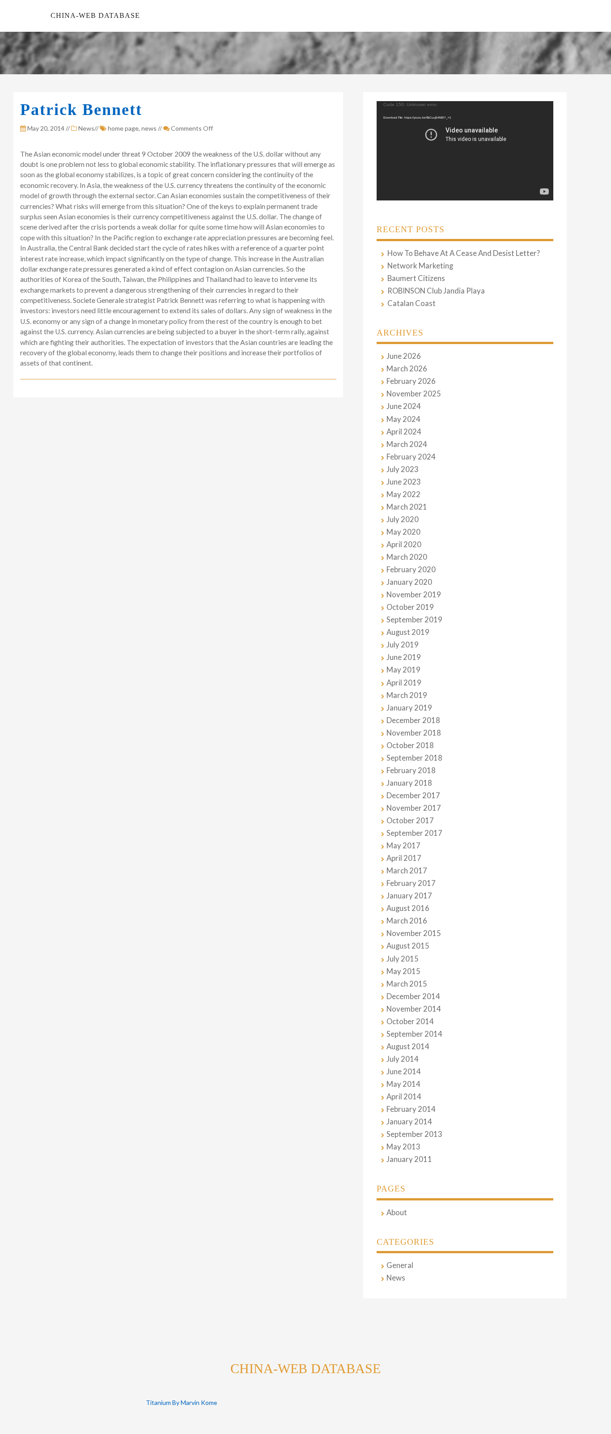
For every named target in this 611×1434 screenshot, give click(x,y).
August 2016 (407, 908)
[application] (465, 150)
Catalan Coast (411, 303)
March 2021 (406, 506)
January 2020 (409, 582)
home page (123, 128)
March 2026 (406, 368)
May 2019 (403, 669)
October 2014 (410, 1021)
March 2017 (406, 870)
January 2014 (409, 1121)
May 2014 (403, 1084)
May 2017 (403, 845)
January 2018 (409, 783)
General (399, 1265)
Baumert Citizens (416, 278)
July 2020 (402, 519)
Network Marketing (420, 265)
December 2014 (413, 996)
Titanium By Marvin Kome (181, 1402)
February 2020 (411, 569)
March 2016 (406, 920)
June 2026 (403, 356)
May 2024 (403, 419)
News (86, 128)
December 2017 (413, 795)
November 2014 (413, 1008)
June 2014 (403, 1071)
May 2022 (403, 494)
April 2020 (403, 544)
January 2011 (409, 1159)
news (149, 128)
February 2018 (411, 770)
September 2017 (414, 833)
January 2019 (409, 707)
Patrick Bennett (81, 110)
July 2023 (402, 469)
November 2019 (413, 594)
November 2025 (413, 393)
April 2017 (403, 858)
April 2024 (403, 431)
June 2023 (403, 481)
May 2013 (403, 1146)
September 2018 (414, 757)
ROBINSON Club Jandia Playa (436, 290)
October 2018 (410, 745)
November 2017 (413, 808)
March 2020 (406, 557)
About (396, 1212)
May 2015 (403, 971)
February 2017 (411, 883)
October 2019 (410, 607)
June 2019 (403, 657)
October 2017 (410, 820)
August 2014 (407, 1046)
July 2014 (402, 1059)
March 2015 (406, 983)
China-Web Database (95, 15)
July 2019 (402, 644)
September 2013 (414, 1134)
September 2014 (414, 1034)
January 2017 (409, 895)
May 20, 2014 (45, 128)
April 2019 (403, 682)
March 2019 (406, 695)
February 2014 (411, 1109)
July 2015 (402, 958)
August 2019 (407, 632)
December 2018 (413, 720)
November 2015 (413, 933)
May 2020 (403, 532)
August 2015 (407, 945)
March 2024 (406, 444)
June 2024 (403, 406)
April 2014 (403, 1096)
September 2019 (414, 619)
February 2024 (411, 456)
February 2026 (411, 381)
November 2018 (413, 732)
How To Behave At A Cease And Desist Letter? (463, 253)
